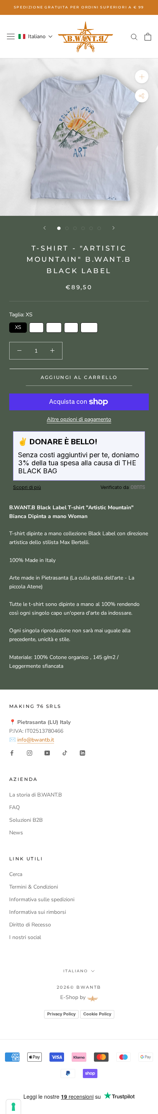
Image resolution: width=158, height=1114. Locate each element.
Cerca (15, 874)
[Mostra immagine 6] (99, 228)
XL (89, 326)
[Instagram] (29, 752)
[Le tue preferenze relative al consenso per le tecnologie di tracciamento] (13, 1106)
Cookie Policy (97, 1014)
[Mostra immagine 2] (67, 228)
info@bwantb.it (35, 739)
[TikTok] (64, 752)
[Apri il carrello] (148, 36)
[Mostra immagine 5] (91, 228)
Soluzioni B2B (26, 820)
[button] (36, 36)
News (16, 832)
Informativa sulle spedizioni (41, 899)
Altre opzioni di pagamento (79, 419)
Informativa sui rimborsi (37, 912)
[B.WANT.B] (85, 37)
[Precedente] (44, 228)
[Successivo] (113, 228)
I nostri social (25, 937)
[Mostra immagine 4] (83, 228)
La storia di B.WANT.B (35, 794)
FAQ (14, 807)
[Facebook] (12, 752)
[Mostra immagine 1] (59, 228)
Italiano (75, 970)
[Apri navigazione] (11, 36)
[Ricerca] (134, 36)
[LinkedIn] (82, 752)
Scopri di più (27, 487)
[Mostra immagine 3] (75, 228)
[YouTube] (47, 752)
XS (18, 326)
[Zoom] (141, 76)
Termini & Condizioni (33, 887)
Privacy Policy (61, 1014)
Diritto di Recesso (30, 924)
